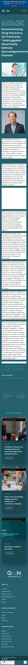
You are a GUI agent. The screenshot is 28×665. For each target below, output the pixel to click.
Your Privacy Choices (9, 661)
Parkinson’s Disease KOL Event (13, 548)
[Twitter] (4, 659)
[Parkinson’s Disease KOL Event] (14, 528)
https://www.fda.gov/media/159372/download (14, 378)
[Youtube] (6, 659)
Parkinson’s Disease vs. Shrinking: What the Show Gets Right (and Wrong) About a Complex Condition (14, 450)
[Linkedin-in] (2, 659)
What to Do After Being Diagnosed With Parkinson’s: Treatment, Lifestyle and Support (14, 500)
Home (3, 21)
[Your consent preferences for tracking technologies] (25, 662)
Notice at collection (5, 663)
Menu (22, 11)
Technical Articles (10, 21)
